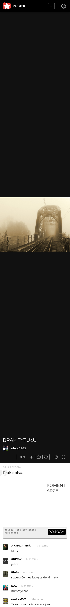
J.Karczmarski (21, 545)
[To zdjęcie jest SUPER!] (31, 457)
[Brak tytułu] (5, 448)
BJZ (14, 585)
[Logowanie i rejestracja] (63, 6)
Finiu (15, 572)
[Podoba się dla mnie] (39, 457)
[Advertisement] (25, 503)
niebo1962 (18, 448)
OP (5, 560)
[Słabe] (46, 457)
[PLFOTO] (14, 6)
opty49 (16, 559)
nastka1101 (18, 599)
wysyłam (56, 531)
